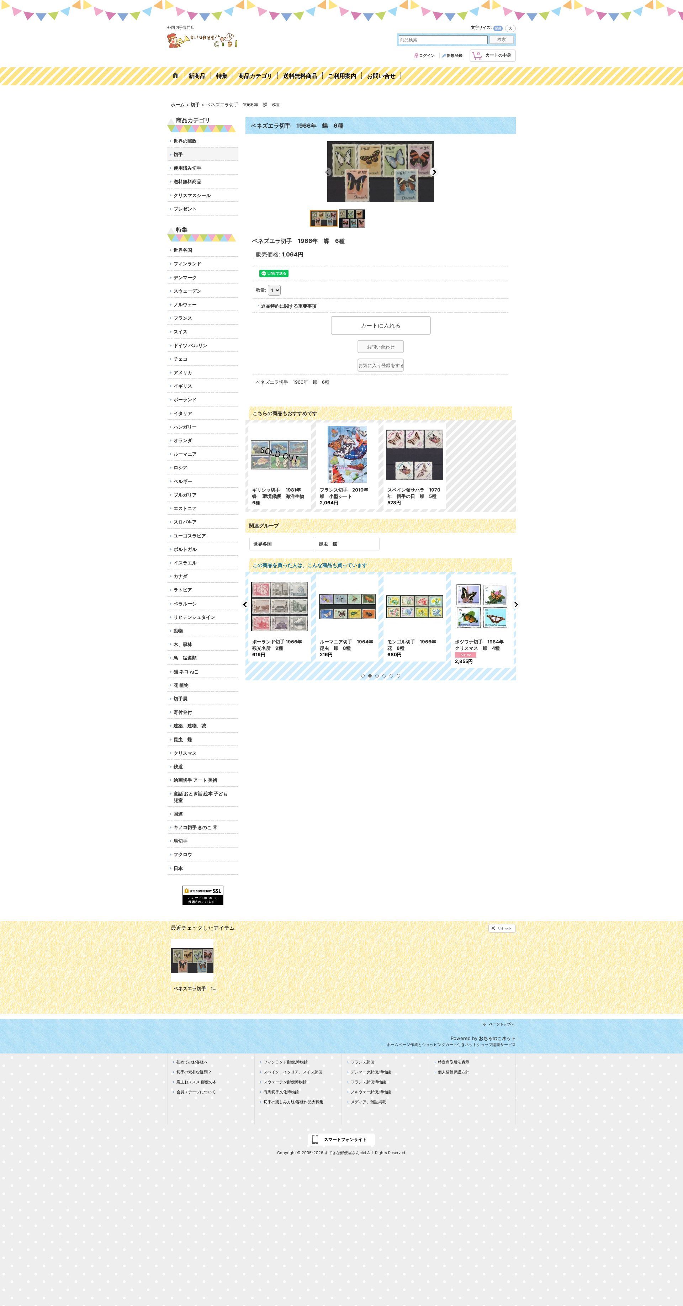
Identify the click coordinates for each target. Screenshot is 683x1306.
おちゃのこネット (497, 1038)
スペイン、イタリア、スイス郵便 (293, 1071)
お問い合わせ (381, 347)
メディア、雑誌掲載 (368, 1101)
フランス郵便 (362, 1062)
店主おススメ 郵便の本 (196, 1081)
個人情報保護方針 (453, 1071)
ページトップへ (501, 1024)
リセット (505, 928)
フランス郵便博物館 (368, 1081)
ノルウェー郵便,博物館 (371, 1091)
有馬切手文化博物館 (281, 1091)
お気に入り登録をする (381, 365)
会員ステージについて (196, 1091)
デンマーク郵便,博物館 (371, 1071)
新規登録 (454, 55)
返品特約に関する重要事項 (289, 306)
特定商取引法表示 (453, 1062)
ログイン (427, 55)
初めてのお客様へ (192, 1062)
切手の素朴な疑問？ (194, 1071)
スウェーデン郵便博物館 (285, 1081)
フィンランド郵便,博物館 (286, 1062)
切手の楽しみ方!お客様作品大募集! (294, 1101)
